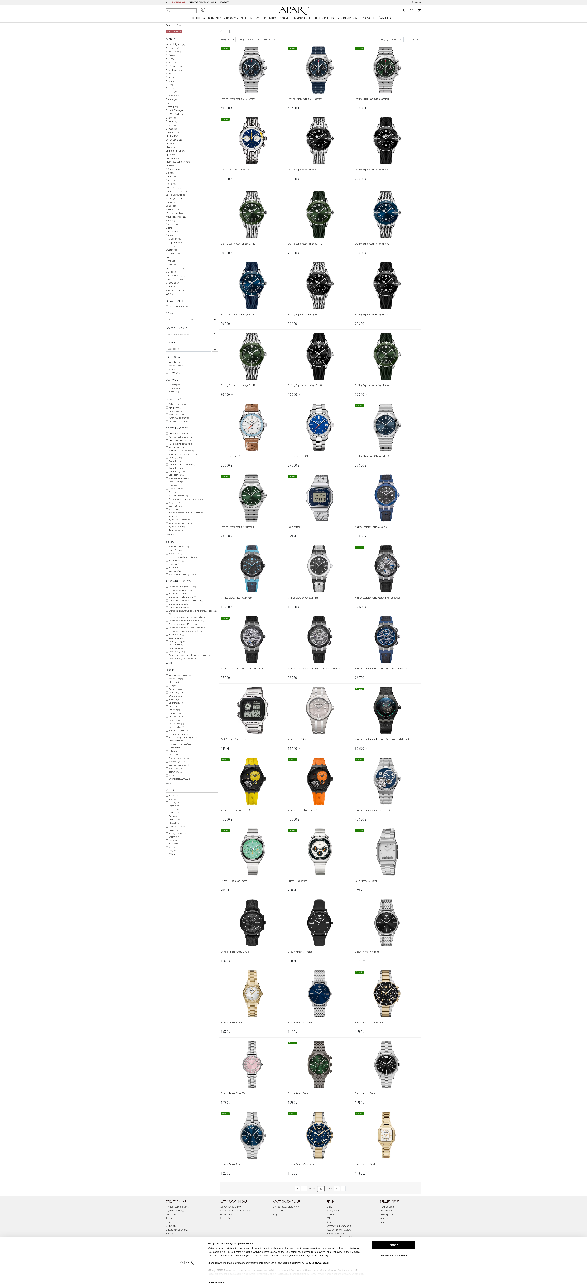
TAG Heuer (173, 253)
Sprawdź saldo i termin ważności (235, 1210)
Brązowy (174, 806)
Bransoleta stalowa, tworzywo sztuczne (187, 627)
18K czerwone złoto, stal (180, 433)
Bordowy (174, 802)
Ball (169, 84)
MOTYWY (255, 18)
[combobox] (396, 39)
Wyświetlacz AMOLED (180, 779)
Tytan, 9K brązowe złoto (180, 523)
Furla (170, 165)
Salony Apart (333, 1210)
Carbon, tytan (176, 457)
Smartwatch (176, 679)
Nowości (251, 39)
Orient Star (172, 231)
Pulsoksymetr (176, 748)
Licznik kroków (176, 727)
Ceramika (175, 461)
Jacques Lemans (176, 191)
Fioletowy (174, 816)
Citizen (171, 125)
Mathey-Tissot (174, 213)
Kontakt (170, 1233)
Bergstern (173, 96)
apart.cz (384, 1218)
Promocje (240, 39)
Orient (170, 228)
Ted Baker (172, 257)
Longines (172, 206)
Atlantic (171, 73)
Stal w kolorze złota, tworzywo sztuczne (187, 499)
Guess (171, 180)
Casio (171, 118)
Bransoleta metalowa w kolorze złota (186, 600)
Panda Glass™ (176, 560)
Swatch (172, 250)
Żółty (172, 854)
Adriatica (172, 48)
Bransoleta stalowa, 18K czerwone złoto (187, 617)
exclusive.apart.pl (388, 1210)
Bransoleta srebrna (178, 604)
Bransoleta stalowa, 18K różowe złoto (186, 620)
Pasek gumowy (177, 641)
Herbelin (171, 184)
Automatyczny (177, 404)
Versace (172, 286)
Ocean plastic (176, 638)
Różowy (173, 830)
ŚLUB (244, 18)
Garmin (171, 176)
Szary (173, 840)
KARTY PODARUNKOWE (345, 18)
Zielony (173, 847)
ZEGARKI (284, 18)
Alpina (170, 55)
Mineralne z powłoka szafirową (184, 557)
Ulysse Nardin (174, 279)
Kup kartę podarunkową (231, 1207)
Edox (170, 143)
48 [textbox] (414, 39)
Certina (171, 121)
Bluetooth (174, 699)
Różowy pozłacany (178, 833)
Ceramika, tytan (177, 471)
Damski (174, 385)
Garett (170, 173)
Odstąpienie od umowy (177, 1230)
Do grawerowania (179, 306)
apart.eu (384, 1222)
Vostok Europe (175, 290)
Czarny (174, 809)
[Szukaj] (215, 319)
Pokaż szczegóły (217, 1282)
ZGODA (394, 1245)
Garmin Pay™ (176, 692)
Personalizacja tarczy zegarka (183, 737)
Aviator (171, 77)
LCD (172, 685)
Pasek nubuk (176, 645)
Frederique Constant (178, 162)
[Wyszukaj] (168, 10)
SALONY (417, 2)
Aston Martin (174, 70)
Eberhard (172, 136)
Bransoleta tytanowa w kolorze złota (185, 631)
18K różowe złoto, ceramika (181, 437)
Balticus (171, 88)
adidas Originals (175, 44)
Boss (170, 103)
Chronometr (176, 703)
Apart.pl (169, 25)
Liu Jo (171, 202)
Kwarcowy (175, 411)
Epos (170, 154)
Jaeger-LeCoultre (175, 195)
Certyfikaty (171, 1226)
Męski (174, 392)
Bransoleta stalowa (179, 607)
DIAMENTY (214, 18)
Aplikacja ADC (279, 1210)
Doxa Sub (173, 132)
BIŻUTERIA (198, 18)
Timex (171, 261)
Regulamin (171, 1222)
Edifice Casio (174, 140)
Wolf (170, 294)
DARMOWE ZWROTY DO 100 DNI (202, 2)
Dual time (174, 706)
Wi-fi (172, 775)
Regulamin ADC (280, 1214)
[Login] (403, 10)
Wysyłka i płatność (175, 1210)
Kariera (330, 1222)
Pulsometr (174, 751)
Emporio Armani (175, 151)
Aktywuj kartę (226, 1214)
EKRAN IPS (175, 713)
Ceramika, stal (176, 468)
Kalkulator (175, 720)
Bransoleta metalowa (179, 593)
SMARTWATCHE (302, 18)
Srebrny (174, 837)
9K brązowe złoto (177, 447)
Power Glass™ (176, 567)
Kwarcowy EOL (176, 414)
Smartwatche (176, 366)
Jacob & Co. (173, 187)
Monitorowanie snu (178, 734)
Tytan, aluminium (177, 527)
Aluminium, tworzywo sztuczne (183, 454)
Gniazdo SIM (176, 716)
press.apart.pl (386, 1214)
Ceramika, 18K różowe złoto (182, 464)
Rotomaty (174, 372)
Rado (170, 246)
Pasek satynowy (177, 648)
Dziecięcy (175, 388)
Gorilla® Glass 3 (177, 550)
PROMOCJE (368, 18)
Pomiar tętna (176, 741)
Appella (171, 62)
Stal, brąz (174, 502)
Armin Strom (174, 66)
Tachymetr (175, 772)
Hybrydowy (175, 407)
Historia (330, 1214)
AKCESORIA (321, 18)
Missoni (171, 220)
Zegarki (180, 25)
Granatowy (175, 820)
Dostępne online (227, 39)
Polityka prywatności (337, 1233)
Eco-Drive (174, 710)
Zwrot (169, 1218)
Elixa (170, 147)
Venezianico (173, 283)
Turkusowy (174, 844)
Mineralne (175, 553)
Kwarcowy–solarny (179, 418)
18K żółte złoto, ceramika (180, 444)
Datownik (175, 689)
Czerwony (174, 813)
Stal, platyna (175, 506)
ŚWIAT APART (386, 18)
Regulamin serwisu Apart (339, 1230)
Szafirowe (175, 571)
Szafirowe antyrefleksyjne (182, 574)
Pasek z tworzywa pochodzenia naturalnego (189, 655)
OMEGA (172, 224)
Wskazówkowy (177, 696)
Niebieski (174, 823)
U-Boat (171, 272)
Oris (169, 235)
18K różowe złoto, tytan (180, 440)
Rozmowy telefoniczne (179, 758)
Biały (172, 799)
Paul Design (173, 239)
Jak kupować (172, 1214)
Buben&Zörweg (174, 110)
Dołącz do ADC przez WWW (286, 1207)
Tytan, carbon (176, 530)
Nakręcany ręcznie (178, 421)
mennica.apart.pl (388, 1207)
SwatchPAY (175, 768)
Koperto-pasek (176, 634)
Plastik (173, 485)
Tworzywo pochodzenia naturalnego (186, 513)
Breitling (172, 107)
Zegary (173, 369)
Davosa (171, 129)
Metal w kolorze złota (179, 478)
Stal (173, 492)
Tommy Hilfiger (175, 268)
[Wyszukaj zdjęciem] (203, 10)
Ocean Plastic (176, 482)
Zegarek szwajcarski (180, 675)
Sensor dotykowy (177, 761)
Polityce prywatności (317, 1263)
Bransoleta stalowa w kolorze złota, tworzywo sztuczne (193, 612)
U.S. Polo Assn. (175, 275)
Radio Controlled (177, 755)
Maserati (172, 209)
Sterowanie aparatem (179, 765)
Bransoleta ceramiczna (180, 590)
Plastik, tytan (176, 488)
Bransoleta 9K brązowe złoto (182, 587)
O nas (329, 1207)
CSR (329, 1218)
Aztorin (171, 81)
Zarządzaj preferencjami (394, 1255)
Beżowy (173, 795)
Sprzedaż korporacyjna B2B (340, 1226)
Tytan (173, 516)
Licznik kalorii (176, 724)
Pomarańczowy (177, 826)
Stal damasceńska (178, 496)
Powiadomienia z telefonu (181, 744)
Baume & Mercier (176, 92)
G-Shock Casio (175, 169)
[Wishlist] (411, 10)
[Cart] (419, 10)
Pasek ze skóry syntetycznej (182, 659)
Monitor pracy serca (178, 730)
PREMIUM (270, 18)
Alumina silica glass (179, 547)
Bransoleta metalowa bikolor (182, 597)
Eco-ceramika (176, 475)
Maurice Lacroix (176, 217)
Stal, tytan (174, 509)
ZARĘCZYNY (231, 18)
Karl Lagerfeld (174, 198)
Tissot (171, 264)
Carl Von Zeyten (175, 114)
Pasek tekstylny (177, 651)
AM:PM (171, 59)
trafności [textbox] (394, 39)
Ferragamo (172, 158)
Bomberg (172, 99)
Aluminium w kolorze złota (181, 451)
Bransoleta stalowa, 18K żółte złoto (185, 624)
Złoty (172, 851)
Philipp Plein (174, 242)
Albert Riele (173, 51)
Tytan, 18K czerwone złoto (181, 520)
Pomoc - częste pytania (177, 1207)
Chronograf (176, 682)
